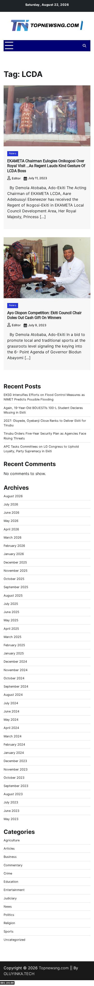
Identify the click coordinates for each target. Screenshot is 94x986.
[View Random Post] (76, 45)
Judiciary (10, 898)
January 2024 (14, 753)
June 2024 (11, 711)
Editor (16, 178)
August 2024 (13, 695)
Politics (9, 915)
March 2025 (12, 637)
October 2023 (14, 777)
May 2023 (11, 819)
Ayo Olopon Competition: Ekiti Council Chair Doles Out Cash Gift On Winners (44, 315)
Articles (9, 848)
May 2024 (11, 719)
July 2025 (11, 604)
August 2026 (13, 496)
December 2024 (15, 661)
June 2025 (11, 612)
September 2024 (16, 686)
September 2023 (16, 786)
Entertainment (14, 890)
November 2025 (15, 570)
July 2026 (11, 504)
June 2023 (11, 811)
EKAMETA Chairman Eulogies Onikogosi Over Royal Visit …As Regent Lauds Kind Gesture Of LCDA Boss (46, 166)
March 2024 (12, 736)
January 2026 (14, 554)
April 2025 (11, 628)
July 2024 (11, 703)
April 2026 (11, 529)
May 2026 (11, 521)
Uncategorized (14, 940)
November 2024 (15, 670)
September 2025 (16, 587)
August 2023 (13, 794)
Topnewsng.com (54, 967)
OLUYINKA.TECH (19, 973)
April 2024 (11, 728)
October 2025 (14, 579)
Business (10, 857)
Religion (9, 923)
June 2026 (11, 512)
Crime (8, 873)
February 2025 (14, 645)
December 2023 (15, 761)
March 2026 (12, 537)
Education (11, 881)
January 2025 (14, 653)
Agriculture (12, 840)
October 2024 (14, 678)
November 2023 (15, 769)
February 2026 (14, 546)
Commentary (13, 865)
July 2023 (11, 802)
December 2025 (15, 562)
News (12, 153)
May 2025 (11, 620)
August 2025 (13, 595)
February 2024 (14, 744)
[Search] (84, 45)
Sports (8, 931)
